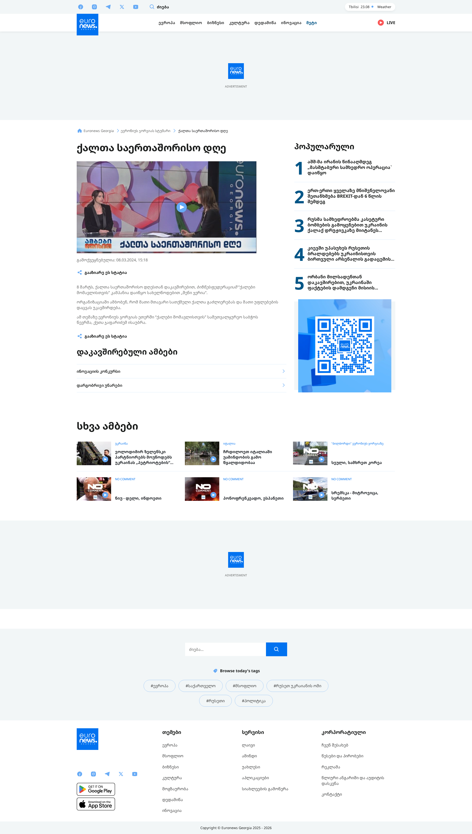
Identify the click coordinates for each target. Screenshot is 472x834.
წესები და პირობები (342, 756)
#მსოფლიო (244, 685)
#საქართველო (201, 685)
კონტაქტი (332, 794)
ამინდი (249, 756)
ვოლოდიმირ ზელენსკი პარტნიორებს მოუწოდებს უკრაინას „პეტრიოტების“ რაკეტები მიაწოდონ (143, 457)
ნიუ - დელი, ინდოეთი (138, 498)
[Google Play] (96, 789)
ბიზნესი (170, 767)
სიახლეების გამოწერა (265, 788)
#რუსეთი (215, 700)
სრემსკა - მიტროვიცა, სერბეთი (354, 495)
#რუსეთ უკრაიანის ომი (297, 685)
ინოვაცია (172, 810)
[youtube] (136, 6)
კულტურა (172, 777)
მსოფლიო (172, 756)
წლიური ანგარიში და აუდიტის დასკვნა (353, 780)
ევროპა (169, 745)
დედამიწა (172, 799)
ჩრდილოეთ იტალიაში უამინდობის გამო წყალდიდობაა (247, 457)
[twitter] (122, 6)
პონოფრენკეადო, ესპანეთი (253, 498)
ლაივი (248, 745)
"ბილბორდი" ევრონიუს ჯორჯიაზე (357, 444)
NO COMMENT (125, 479)
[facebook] (81, 6)
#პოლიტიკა (254, 700)
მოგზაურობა (175, 788)
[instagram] (94, 6)
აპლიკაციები (255, 777)
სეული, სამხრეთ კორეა (356, 462)
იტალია (229, 444)
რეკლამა (331, 767)
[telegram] (108, 6)
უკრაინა (121, 444)
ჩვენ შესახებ (335, 745)
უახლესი (251, 767)
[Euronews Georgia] (87, 24)
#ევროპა (159, 685)
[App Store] (96, 804)
